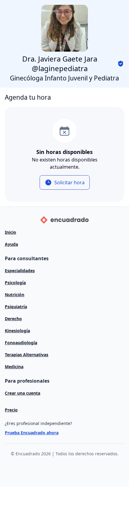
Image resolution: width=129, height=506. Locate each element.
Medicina (14, 366)
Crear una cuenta (22, 393)
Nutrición (14, 294)
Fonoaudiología (21, 342)
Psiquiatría (16, 306)
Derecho (13, 318)
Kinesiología (17, 330)
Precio (11, 410)
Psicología (15, 282)
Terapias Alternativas (26, 354)
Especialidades (20, 270)
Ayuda (11, 244)
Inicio (10, 232)
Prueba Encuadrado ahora (31, 432)
